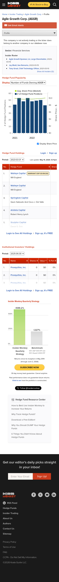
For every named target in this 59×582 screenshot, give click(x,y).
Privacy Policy (9, 541)
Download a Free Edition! (23, 419)
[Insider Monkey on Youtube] (48, 494)
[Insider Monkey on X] (41, 494)
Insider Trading (16, 14)
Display (6, 82)
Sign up (53, 153)
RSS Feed (12, 503)
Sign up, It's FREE (44, 233)
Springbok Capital (19, 197)
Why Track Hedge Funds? (23, 414)
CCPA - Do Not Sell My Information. (20, 557)
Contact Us (8, 528)
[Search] (55, 4)
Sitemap (7, 533)
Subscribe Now (29, 367)
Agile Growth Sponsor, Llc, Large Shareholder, (28, 59)
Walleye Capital (18, 173)
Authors (7, 523)
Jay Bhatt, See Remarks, (19, 65)
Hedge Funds (10, 508)
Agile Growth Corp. (33, 14)
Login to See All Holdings (19, 233)
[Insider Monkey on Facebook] (34, 494)
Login (43, 153)
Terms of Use (9, 547)
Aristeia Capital (18, 210)
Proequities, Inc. (18, 267)
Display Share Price (48, 143)
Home (4, 14)
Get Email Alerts (15, 25)
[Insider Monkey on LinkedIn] (54, 494)
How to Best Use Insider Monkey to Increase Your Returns (28, 407)
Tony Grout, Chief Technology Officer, (24, 68)
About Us (7, 518)
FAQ (5, 552)
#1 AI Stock (39, 4)
